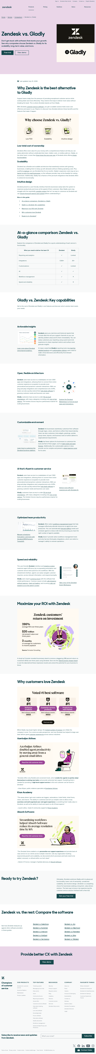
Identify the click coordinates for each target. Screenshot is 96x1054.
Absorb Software (56, 862)
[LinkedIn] (83, 1045)
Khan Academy (53, 808)
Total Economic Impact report (68, 661)
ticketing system (49, 566)
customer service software (35, 107)
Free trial (7, 53)
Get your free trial (66, 896)
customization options (59, 350)
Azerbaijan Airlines (51, 788)
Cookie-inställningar (30, 1050)
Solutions (59, 7)
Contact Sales (86, 1050)
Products (31, 7)
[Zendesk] (3, 981)
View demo (21, 53)
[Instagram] (93, 1045)
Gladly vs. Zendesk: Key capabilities (33, 205)
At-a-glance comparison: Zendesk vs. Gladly (36, 201)
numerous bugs (35, 579)
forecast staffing (66, 529)
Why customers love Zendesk (31, 212)
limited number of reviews (53, 730)
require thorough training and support (32, 194)
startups (26, 171)
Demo (73, 7)
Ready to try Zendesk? (29, 216)
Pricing (45, 7)
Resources (87, 7)
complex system (41, 191)
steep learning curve (70, 448)
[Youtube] (88, 1045)
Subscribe (88, 1036)
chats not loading (34, 583)
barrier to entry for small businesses (28, 173)
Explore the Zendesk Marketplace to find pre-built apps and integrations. (68, 402)
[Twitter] (74, 1045)
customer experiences (36, 734)
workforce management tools (62, 524)
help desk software (47, 391)
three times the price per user (45, 155)
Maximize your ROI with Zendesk (32, 209)
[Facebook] (78, 1045)
